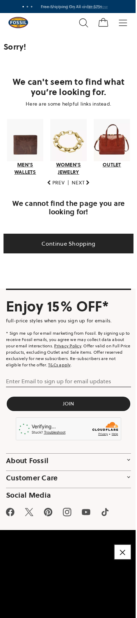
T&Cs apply (75, 363)
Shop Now (95, 7)
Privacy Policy (80, 344)
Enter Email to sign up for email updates (58, 379)
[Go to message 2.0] (24, 6)
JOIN (66, 401)
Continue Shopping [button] (66, 241)
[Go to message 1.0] (20, 6)
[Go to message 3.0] (29, 6)
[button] (53, 180)
